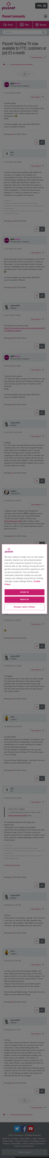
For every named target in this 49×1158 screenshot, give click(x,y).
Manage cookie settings (24, 607)
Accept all (24, 592)
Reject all (24, 600)
